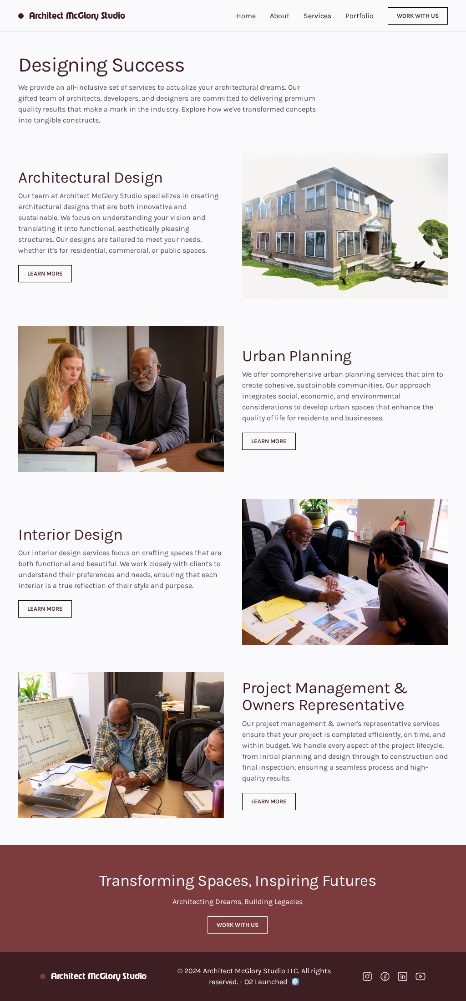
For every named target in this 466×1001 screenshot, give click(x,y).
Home (246, 15)
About (279, 15)
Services (317, 15)
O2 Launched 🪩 (272, 981)
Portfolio (359, 15)
